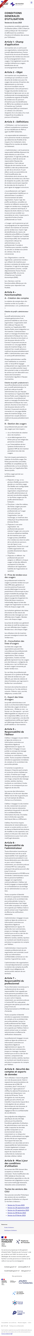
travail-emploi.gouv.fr (11, 1271)
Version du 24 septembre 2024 (18, 1210)
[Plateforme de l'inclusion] (15, 1241)
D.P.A (4, 1326)
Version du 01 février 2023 (17, 1215)
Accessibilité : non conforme (8, 1322)
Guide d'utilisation (9, 1227)
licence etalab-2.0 (6, 1333)
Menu (31, 2)
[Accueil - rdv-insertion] (17, 4)
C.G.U (29, 1322)
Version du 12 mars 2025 (16, 1205)
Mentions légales (22, 1322)
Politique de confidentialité (16, 1326)
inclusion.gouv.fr (9, 1267)
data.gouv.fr (25, 1271)
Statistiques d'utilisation (10, 1230)
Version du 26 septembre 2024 (18, 1208)
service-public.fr (23, 1267)
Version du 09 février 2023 (17, 1213)
